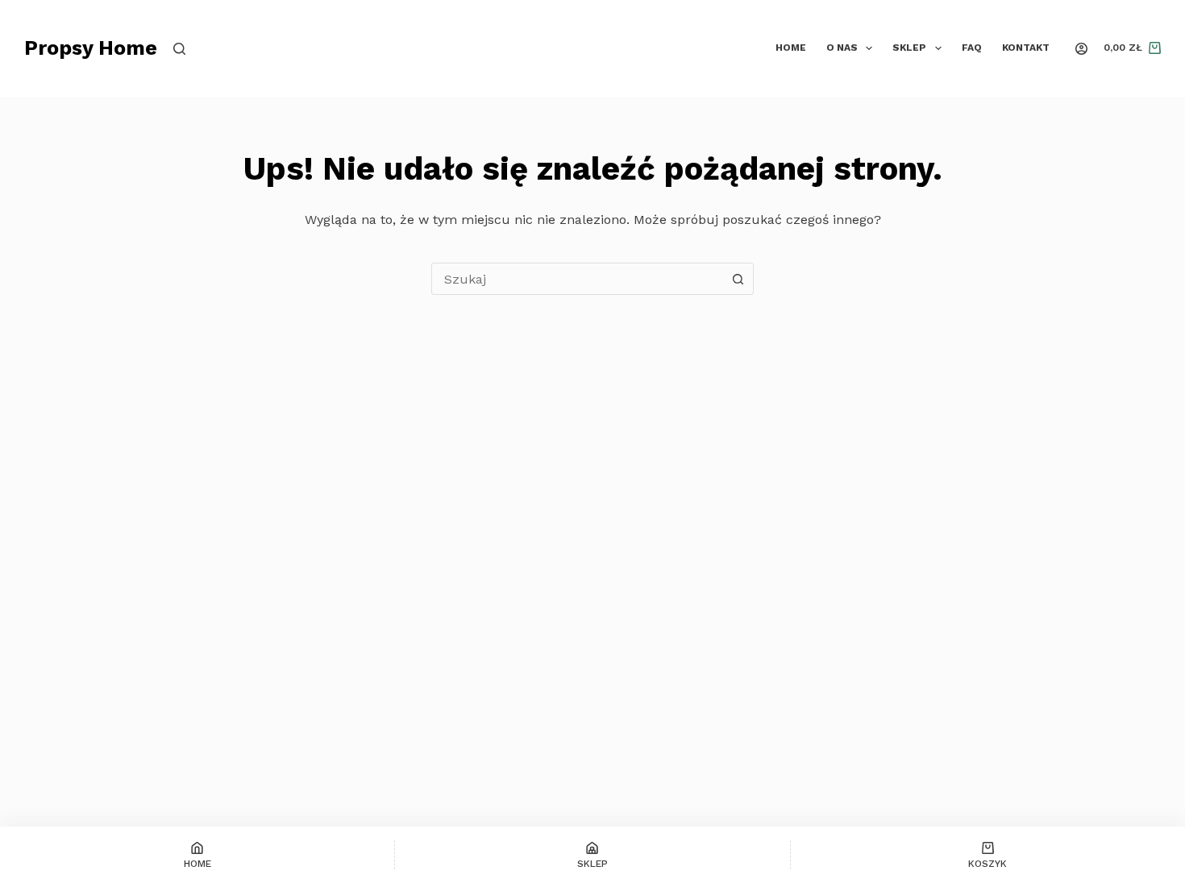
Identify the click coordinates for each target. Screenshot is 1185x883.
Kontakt (1026, 47)
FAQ (972, 47)
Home (790, 47)
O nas (842, 47)
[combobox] (577, 279)
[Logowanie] (1081, 49)
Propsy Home (90, 48)
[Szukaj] (179, 49)
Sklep (909, 47)
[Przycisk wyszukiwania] (737, 278)
